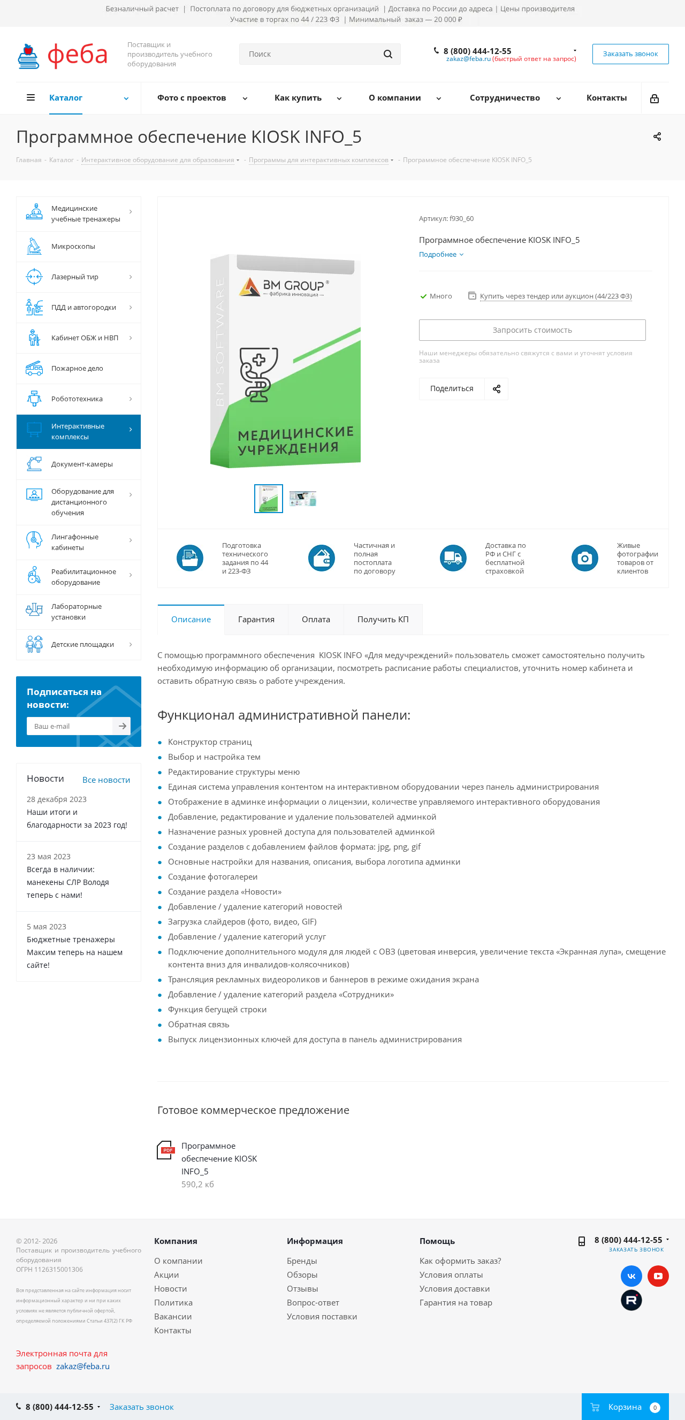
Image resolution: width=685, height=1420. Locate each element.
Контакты (173, 1330)
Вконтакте (631, 1276)
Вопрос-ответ (313, 1302)
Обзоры (302, 1274)
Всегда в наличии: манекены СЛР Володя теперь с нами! (68, 882)
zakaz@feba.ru (468, 58)
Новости (170, 1288)
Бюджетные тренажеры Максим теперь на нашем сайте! (75, 952)
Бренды (302, 1260)
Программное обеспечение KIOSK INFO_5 (219, 1158)
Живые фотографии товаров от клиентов (637, 558)
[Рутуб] (631, 1299)
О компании (178, 1260)
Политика (173, 1302)
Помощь (437, 1240)
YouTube (658, 1276)
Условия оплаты (451, 1274)
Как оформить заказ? (460, 1260)
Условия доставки (455, 1288)
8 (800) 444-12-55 (478, 51)
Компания (175, 1240)
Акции (166, 1274)
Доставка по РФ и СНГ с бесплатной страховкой (505, 558)
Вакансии (173, 1316)
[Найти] (388, 54)
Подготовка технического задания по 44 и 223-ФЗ (245, 558)
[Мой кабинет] (655, 97)
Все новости (106, 779)
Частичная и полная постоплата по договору (374, 558)
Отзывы (302, 1288)
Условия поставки (322, 1316)
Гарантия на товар (456, 1302)
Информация (315, 1240)
